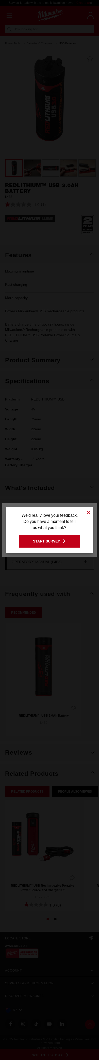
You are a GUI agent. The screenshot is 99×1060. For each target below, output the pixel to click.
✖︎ (89, 511)
